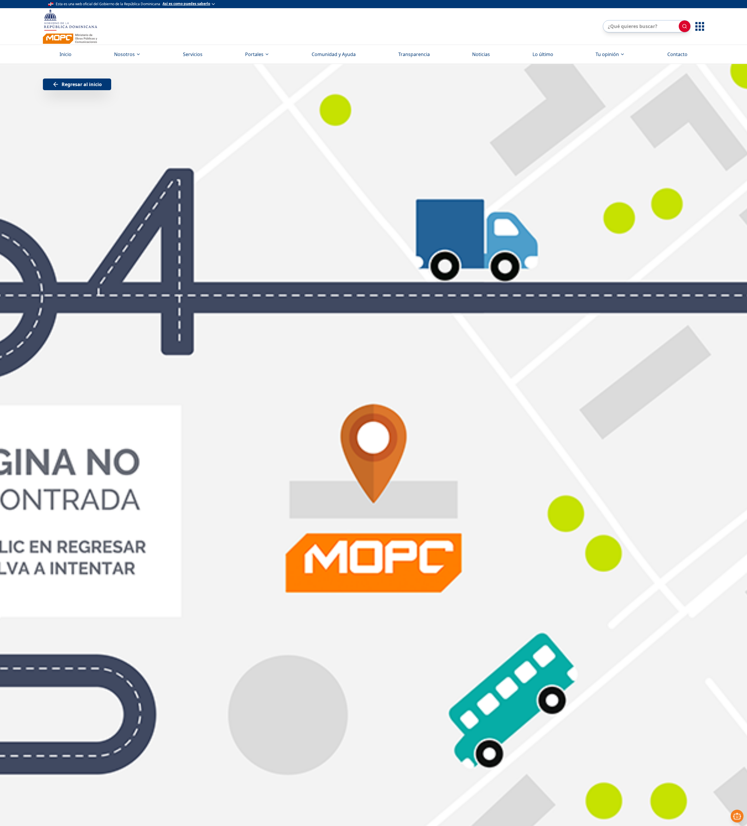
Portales (254, 54)
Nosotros (124, 54)
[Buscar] (684, 26)
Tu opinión (607, 54)
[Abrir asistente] (737, 816)
